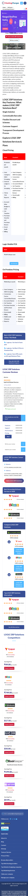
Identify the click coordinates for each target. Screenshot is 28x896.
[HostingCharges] (10, 3)
